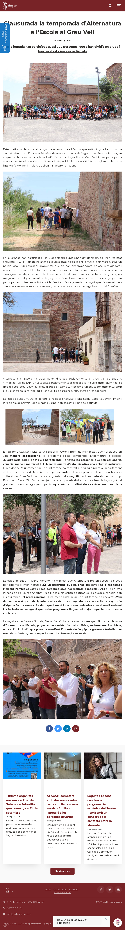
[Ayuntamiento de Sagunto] (10, 895)
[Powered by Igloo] (4, 926)
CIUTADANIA (60, 889)
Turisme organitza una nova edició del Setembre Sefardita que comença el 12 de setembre (22, 804)
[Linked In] (67, 728)
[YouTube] (118, 889)
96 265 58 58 (14, 908)
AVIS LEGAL (116, 902)
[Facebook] (49, 728)
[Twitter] (58, 728)
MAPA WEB (102, 902)
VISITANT (73, 889)
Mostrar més (62, 871)
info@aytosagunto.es (19, 914)
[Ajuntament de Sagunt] (10, 5)
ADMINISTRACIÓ (62, 892)
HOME (48, 889)
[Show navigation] (119, 5)
